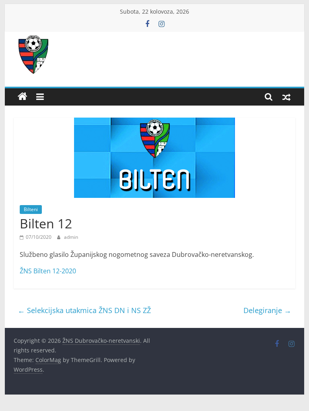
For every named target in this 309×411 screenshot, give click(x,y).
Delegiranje (267, 310)
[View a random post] (286, 96)
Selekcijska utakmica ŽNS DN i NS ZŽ (84, 310)
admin (71, 237)
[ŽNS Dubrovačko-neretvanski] (22, 96)
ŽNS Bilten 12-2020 (48, 271)
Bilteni (31, 209)
